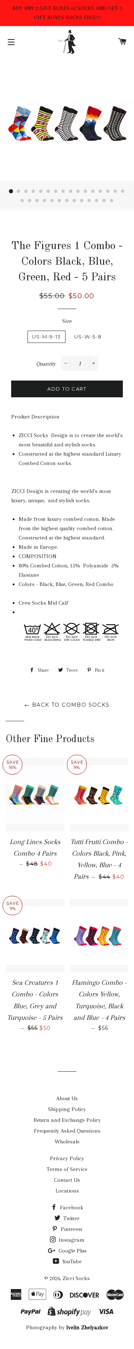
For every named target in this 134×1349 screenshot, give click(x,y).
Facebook (70, 1207)
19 (37, 200)
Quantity (46, 363)
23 (67, 200)
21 (52, 200)
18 (30, 200)
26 (89, 200)
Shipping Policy (67, 1109)
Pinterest (70, 1229)
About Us (67, 1098)
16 (123, 191)
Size (67, 321)
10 (78, 191)
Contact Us (67, 1180)
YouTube (71, 1261)
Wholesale (67, 1141)
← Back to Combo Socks (66, 704)
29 (111, 200)
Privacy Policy (67, 1158)
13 (100, 191)
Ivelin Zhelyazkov (87, 1327)
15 (115, 191)
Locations (67, 1190)
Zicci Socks (76, 1278)
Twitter (71, 1218)
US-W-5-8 (88, 337)
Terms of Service (67, 1169)
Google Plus (72, 1250)
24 (74, 200)
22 (59, 200)
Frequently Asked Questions (67, 1130)
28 (104, 200)
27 (96, 200)
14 (108, 191)
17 (22, 200)
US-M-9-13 (46, 337)
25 (82, 200)
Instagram (70, 1240)
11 (85, 191)
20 (44, 200)
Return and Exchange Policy (67, 1120)
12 (93, 191)
